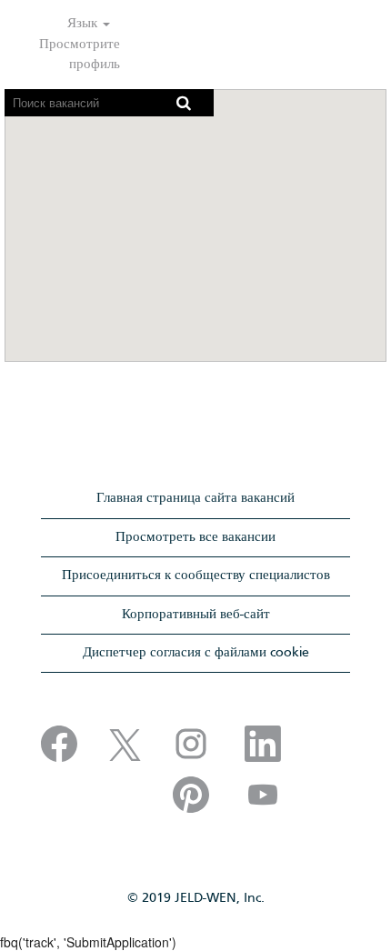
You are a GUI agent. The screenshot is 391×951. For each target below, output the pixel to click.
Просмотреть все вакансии (195, 537)
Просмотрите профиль (79, 54)
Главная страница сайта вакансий (195, 498)
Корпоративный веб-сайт (196, 614)
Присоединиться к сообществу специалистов (196, 575)
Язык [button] (84, 23)
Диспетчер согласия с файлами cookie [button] (196, 652)
